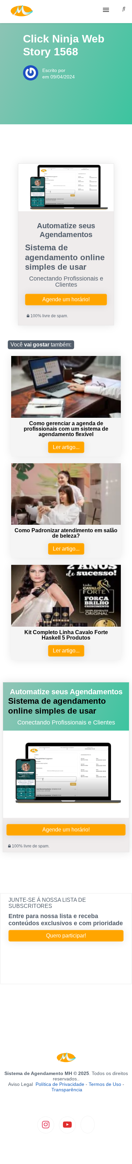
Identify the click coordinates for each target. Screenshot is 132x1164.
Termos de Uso (105, 1084)
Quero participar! (66, 935)
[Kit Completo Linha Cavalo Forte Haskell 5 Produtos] (66, 625)
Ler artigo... (66, 447)
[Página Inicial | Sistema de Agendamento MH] (21, 11)
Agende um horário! (66, 299)
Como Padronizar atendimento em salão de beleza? (66, 533)
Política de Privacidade (60, 1084)
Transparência (66, 1089)
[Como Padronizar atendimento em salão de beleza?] (66, 523)
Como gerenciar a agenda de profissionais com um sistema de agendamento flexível (66, 428)
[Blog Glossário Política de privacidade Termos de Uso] (66, 11)
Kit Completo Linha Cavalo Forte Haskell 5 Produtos (66, 635)
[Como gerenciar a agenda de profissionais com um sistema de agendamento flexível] (66, 416)
